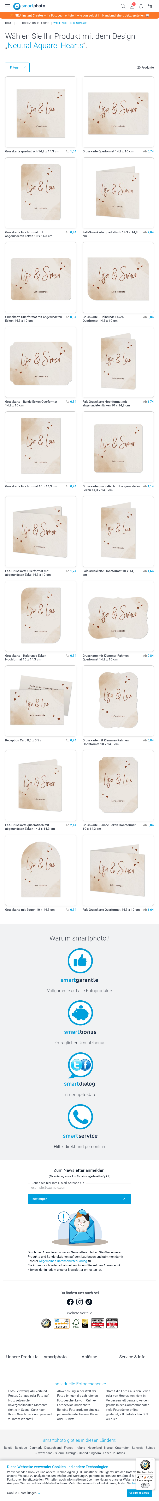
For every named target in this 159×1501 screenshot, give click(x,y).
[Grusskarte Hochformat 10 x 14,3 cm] (40, 446)
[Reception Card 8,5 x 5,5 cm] (40, 700)
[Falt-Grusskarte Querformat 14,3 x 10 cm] (118, 870)
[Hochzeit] (17, 23)
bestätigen (40, 1199)
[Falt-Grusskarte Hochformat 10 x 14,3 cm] (118, 531)
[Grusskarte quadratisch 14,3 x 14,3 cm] (40, 111)
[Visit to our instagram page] (79, 1302)
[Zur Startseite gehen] (29, 6)
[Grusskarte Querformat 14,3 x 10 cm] (118, 111)
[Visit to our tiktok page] (88, 1302)
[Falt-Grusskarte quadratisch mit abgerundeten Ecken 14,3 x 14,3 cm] (40, 785)
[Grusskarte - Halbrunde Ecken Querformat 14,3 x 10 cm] (118, 277)
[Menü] (152, 1460)
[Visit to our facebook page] (70, 1302)
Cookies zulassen (139, 1493)
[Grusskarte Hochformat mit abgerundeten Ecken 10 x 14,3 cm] (40, 192)
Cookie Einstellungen (21, 1493)
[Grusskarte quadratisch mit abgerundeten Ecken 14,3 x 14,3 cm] (118, 446)
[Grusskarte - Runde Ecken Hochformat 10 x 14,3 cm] (118, 785)
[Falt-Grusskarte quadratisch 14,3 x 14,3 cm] (118, 192)
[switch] (145, 1485)
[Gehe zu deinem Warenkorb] (150, 5)
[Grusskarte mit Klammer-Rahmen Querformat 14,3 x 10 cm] (118, 616)
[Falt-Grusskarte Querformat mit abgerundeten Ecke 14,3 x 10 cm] (40, 531)
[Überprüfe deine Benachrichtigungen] (141, 5)
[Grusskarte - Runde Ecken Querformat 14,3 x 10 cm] (40, 362)
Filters (14, 67)
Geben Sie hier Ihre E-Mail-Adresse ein (57, 1183)
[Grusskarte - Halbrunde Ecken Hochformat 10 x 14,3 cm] (40, 616)
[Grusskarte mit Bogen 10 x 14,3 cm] (40, 870)
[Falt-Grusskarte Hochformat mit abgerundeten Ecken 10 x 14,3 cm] (118, 362)
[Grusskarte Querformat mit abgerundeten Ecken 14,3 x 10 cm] (40, 277)
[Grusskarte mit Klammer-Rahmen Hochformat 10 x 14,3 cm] (118, 700)
